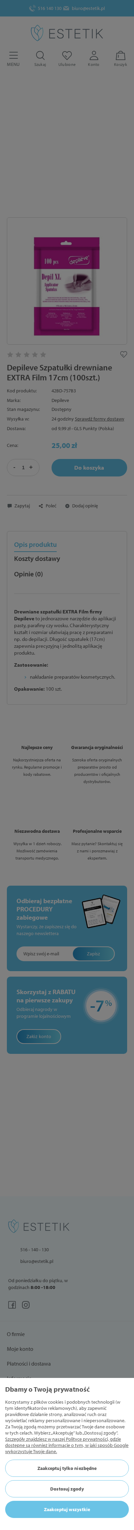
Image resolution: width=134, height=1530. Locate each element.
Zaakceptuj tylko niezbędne (67, 1468)
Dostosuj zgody (66, 1489)
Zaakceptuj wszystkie (67, 1509)
